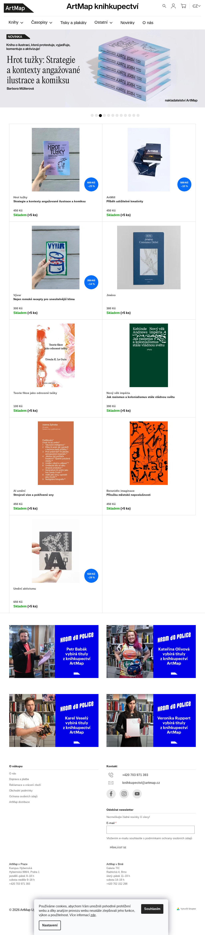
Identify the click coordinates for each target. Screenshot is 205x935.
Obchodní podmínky (19, 790)
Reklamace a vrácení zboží (24, 784)
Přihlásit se (117, 847)
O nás (11, 773)
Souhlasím (152, 909)
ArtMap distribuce (18, 801)
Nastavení (49, 925)
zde (93, 915)
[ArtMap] (19, 8)
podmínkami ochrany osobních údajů (167, 838)
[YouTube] (135, 793)
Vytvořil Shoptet (186, 909)
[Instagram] (122, 793)
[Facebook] (109, 793)
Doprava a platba (17, 779)
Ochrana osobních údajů (22, 796)
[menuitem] (16, 22)
